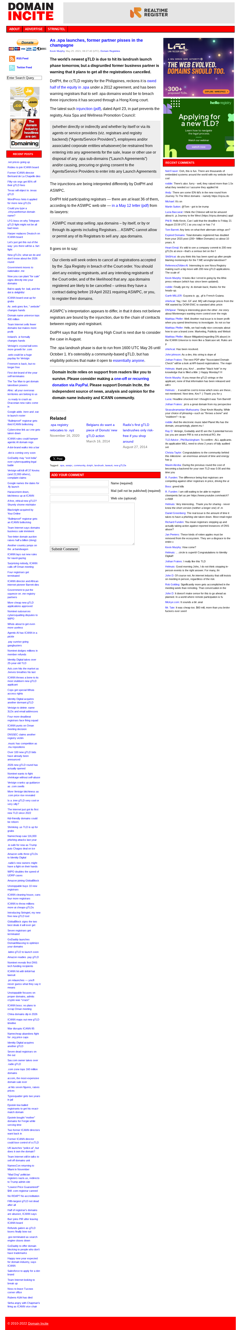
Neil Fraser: (172, 171)
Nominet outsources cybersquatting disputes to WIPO (23, 615)
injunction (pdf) (88, 109)
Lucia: (168, 399)
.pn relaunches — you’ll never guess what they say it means (24, 984)
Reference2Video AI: (177, 265)
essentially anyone (128, 361)
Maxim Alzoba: (173, 465)
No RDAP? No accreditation (23, 1196)
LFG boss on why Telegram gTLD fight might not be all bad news (23, 224)
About (14, 29)
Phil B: (168, 220)
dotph (90, 465)
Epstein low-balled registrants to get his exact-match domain (23, 1109)
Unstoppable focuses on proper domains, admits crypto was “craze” (21, 996)
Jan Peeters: (172, 534)
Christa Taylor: (173, 452)
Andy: (168, 192)
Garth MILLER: (173, 295)
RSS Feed (22, 58)
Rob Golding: (172, 584)
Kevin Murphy (57, 51)
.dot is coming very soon (22, 452)
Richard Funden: (174, 522)
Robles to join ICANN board (23, 167)
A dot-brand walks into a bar (23, 447)
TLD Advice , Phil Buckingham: (182, 439)
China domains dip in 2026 (22, 1014)
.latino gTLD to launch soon (23, 952)
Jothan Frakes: (174, 359)
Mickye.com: (172, 602)
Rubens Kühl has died (20, 1297)
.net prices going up (19, 162)
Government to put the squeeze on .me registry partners (21, 593)
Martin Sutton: (173, 206)
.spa (62, 465)
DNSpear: (171, 310)
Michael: (170, 201)
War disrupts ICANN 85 (21, 1028)
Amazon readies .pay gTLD (23, 957)
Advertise (34, 29)
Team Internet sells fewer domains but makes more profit (22, 328)
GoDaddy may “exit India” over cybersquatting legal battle (22, 462)
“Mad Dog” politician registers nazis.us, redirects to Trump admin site (24, 1178)
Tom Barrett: (172, 229)
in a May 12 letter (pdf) (130, 206)
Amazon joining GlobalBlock (23, 880)
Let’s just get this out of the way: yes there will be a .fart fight (23, 246)
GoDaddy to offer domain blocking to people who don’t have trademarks (24, 1249)
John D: (169, 575)
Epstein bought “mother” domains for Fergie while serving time (21, 1121)
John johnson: (173, 354)
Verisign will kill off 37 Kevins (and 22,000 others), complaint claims (24, 474)
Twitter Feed (24, 67)
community (79, 465)
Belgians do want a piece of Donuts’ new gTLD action (101, 430)
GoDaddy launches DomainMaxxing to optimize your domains (23, 943)
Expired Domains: (175, 235)
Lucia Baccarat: (174, 212)
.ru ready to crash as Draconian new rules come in (23, 403)
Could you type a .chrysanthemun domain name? (21, 212)
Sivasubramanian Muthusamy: (182, 409)
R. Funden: (171, 477)
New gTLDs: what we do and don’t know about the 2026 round (24, 258)
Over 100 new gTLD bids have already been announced (22, 756)
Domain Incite (38, 1323)
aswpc (69, 465)
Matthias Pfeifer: (174, 318)
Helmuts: (170, 368)
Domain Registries (110, 51)
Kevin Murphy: (173, 278)
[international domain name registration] (25, 115)
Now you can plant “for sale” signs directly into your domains (24, 280)
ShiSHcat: (171, 256)
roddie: (169, 183)
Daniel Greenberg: (175, 513)
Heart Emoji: (172, 247)
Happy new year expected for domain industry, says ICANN (23, 1262)
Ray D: (169, 431)
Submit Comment (65, 549)
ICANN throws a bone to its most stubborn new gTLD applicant (23, 681)
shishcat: (170, 301)
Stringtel (56, 29)
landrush (99, 465)
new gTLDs (120, 465)
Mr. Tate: (170, 607)
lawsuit (108, 465)
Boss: (168, 486)
